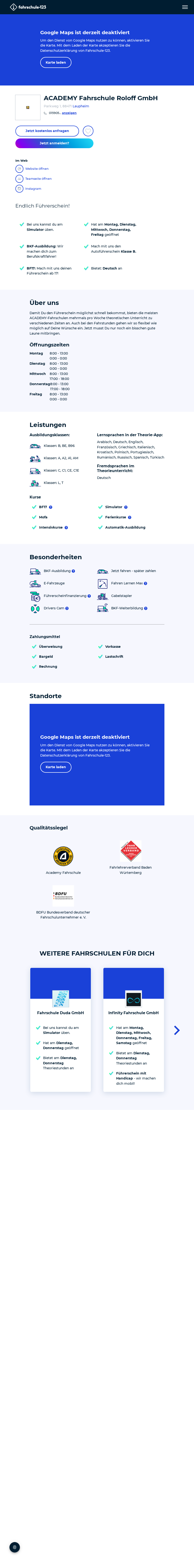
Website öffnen (37, 168)
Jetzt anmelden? (54, 143)
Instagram (33, 188)
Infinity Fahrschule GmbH (133, 1013)
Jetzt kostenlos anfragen (47, 131)
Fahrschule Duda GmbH (60, 1013)
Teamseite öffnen (38, 178)
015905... (63, 113)
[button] (175, 1030)
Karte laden (56, 62)
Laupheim (81, 106)
